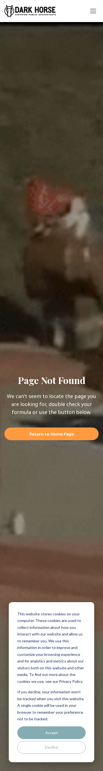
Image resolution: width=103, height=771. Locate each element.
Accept (51, 732)
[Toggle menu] (93, 11)
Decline (51, 747)
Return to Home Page (51, 434)
